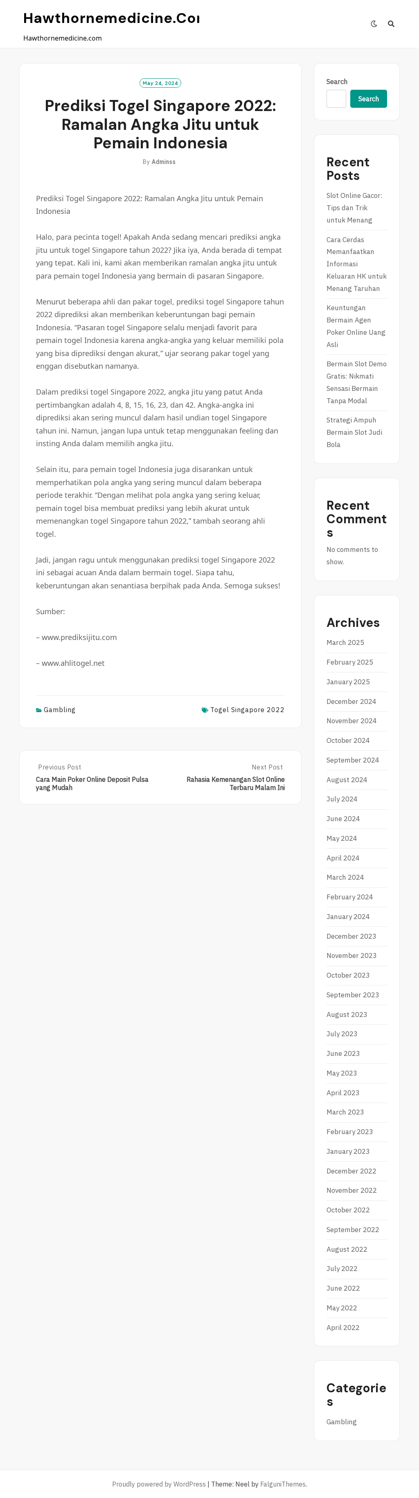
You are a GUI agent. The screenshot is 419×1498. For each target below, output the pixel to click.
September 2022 (353, 1229)
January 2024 (348, 916)
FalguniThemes (283, 1484)
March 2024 (345, 877)
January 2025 (348, 681)
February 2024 (350, 896)
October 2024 (348, 740)
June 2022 (343, 1288)
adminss (164, 162)
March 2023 (345, 1112)
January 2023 (348, 1151)
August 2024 (347, 779)
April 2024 (343, 857)
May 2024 (342, 838)
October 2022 (348, 1209)
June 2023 (343, 1053)
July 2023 (342, 1033)
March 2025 (345, 642)
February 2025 (350, 662)
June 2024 (343, 818)
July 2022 (342, 1268)
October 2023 (348, 975)
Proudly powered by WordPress (159, 1484)
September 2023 (353, 994)
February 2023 (350, 1131)
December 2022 (351, 1171)
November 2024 (352, 720)
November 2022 (352, 1190)
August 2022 (347, 1249)
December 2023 (351, 936)
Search (337, 81)
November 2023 (352, 955)
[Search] (391, 24)
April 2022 (343, 1327)
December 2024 (351, 701)
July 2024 (342, 798)
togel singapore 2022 (247, 710)
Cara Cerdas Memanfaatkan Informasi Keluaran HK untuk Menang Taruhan (357, 264)
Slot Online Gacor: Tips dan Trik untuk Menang (355, 208)
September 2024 (353, 760)
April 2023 (343, 1092)
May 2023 (342, 1073)
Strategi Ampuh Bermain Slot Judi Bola (354, 432)
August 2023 (347, 1014)
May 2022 (342, 1307)
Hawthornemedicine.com (116, 18)
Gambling (60, 710)
